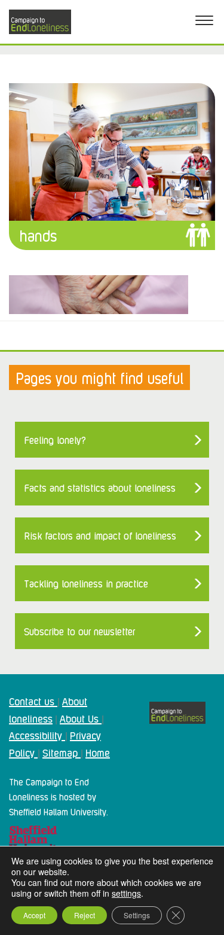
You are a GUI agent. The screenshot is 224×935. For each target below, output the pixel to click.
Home (97, 752)
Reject (84, 915)
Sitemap (61, 752)
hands (38, 235)
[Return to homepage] (40, 22)
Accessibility (37, 734)
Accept (34, 915)
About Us (81, 717)
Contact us (33, 700)
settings (126, 893)
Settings (137, 915)
